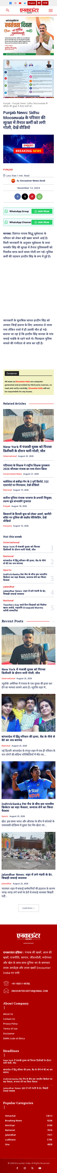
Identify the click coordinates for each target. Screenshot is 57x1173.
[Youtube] (40, 1168)
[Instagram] (15, 3)
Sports (7, 570)
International (10, 456)
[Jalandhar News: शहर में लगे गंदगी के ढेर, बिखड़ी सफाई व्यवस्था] (28, 851)
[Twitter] (25, 3)
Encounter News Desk (32, 180)
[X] (25, 196)
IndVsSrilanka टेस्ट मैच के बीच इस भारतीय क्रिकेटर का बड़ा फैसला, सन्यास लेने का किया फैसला (25, 577)
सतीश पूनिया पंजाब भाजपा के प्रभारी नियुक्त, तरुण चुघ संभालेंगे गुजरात (27, 499)
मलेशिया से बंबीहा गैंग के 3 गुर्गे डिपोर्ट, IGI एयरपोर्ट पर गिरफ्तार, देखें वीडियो (26, 483)
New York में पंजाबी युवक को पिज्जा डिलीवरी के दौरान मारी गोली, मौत (27, 449)
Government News (12, 474)
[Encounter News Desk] (14, 181)
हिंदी (39, 3)
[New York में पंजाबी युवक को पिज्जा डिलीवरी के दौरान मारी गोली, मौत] (28, 425)
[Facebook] (11, 3)
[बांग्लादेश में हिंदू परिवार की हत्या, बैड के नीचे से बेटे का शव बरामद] (28, 713)
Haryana (7, 526)
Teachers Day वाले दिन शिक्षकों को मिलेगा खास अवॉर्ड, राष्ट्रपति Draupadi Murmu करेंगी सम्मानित (25, 607)
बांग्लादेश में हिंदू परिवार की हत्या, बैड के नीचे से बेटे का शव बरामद (24, 562)
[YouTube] (20, 3)
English (32, 3)
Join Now (43, 211)
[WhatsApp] (39, 196)
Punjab (6, 103)
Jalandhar (9, 586)
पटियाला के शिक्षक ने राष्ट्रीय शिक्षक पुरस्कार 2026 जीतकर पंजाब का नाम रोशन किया (26, 467)
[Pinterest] (32, 196)
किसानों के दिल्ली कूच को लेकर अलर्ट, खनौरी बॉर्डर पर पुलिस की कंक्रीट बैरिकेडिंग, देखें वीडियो (27, 517)
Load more (27, 908)
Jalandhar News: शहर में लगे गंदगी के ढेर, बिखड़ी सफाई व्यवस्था (24, 592)
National (7, 490)
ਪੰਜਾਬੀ (45, 3)
